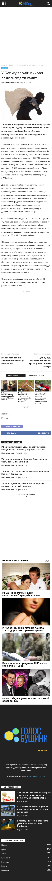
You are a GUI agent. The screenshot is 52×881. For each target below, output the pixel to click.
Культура (5, 862)
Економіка (5, 858)
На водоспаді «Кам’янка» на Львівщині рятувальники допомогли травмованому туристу (41, 398)
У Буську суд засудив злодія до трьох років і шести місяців (40, 362)
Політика (5, 870)
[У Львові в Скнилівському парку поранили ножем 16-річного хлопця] (9, 385)
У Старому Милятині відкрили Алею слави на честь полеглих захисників (24, 460)
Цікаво (4, 849)
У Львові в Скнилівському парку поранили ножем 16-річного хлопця (8, 396)
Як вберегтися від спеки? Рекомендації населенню (12, 360)
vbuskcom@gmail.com (36, 776)
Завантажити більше (26, 494)
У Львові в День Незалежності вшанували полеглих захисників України (22, 484)
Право (4, 68)
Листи (3, 854)
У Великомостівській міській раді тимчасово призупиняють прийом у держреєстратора (24, 448)
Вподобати (43, 433)
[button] (48, 4)
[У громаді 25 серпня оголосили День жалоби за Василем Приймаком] (8, 824)
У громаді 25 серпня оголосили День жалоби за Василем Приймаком (32, 823)
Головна (4, 65)
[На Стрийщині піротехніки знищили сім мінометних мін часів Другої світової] (26, 386)
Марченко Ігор (12, 82)
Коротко (4, 866)
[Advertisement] (26, 35)
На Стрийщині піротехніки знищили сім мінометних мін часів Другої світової (24, 397)
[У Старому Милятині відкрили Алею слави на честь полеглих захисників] (8, 810)
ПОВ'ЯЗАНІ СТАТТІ (15, 376)
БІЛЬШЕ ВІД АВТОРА (35, 376)
